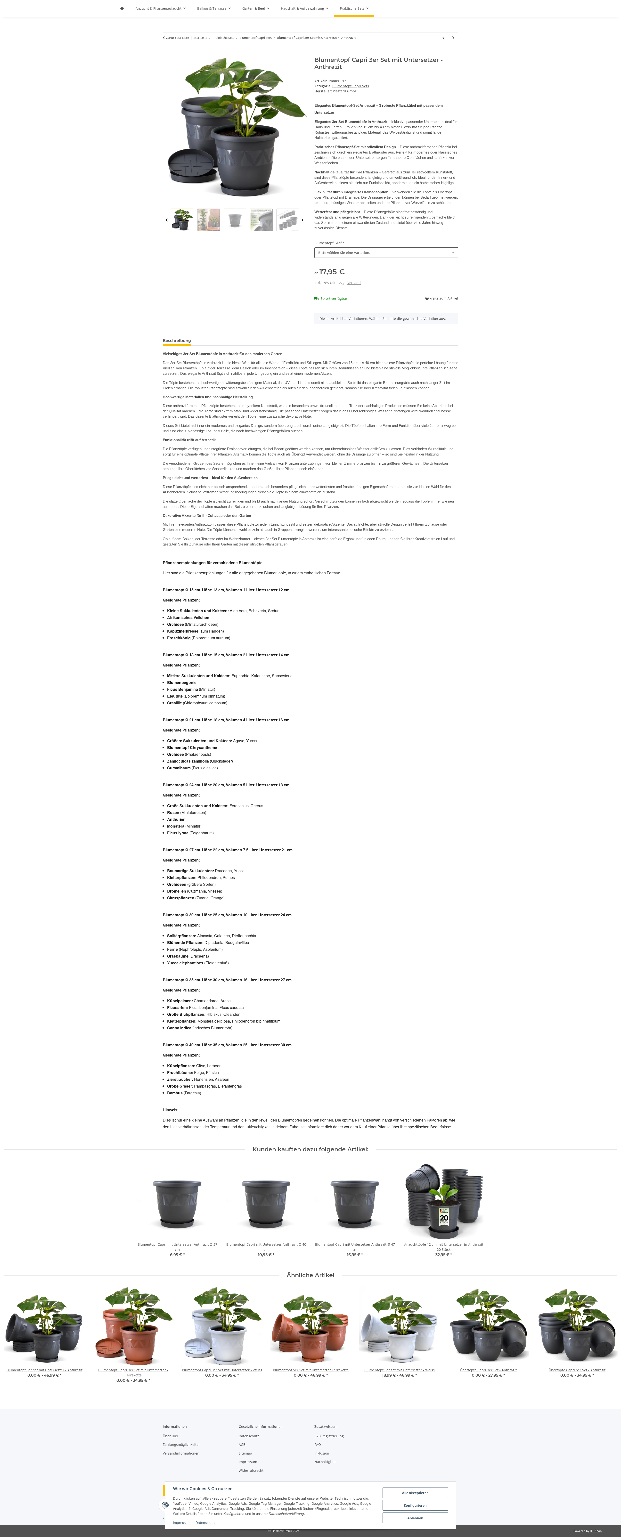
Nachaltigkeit (325, 1461)
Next (303, 220)
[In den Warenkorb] (167, 54)
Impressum (181, 1523)
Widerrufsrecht (251, 1470)
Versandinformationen (181, 1453)
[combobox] (386, 252)
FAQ (317, 1444)
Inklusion (321, 1453)
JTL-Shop (596, 1531)
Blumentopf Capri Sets (350, 86)
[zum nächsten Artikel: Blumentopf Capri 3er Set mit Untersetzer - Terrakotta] (453, 38)
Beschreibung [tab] (177, 340)
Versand (354, 282)
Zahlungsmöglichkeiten (182, 1444)
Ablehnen (415, 1518)
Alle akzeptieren (415, 1493)
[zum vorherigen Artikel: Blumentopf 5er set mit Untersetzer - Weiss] (443, 38)
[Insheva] (122, 8)
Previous (167, 220)
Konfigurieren (415, 1505)
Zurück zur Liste (177, 37)
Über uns (170, 1436)
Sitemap (245, 1453)
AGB (242, 1444)
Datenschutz (206, 1523)
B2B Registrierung (329, 1436)
